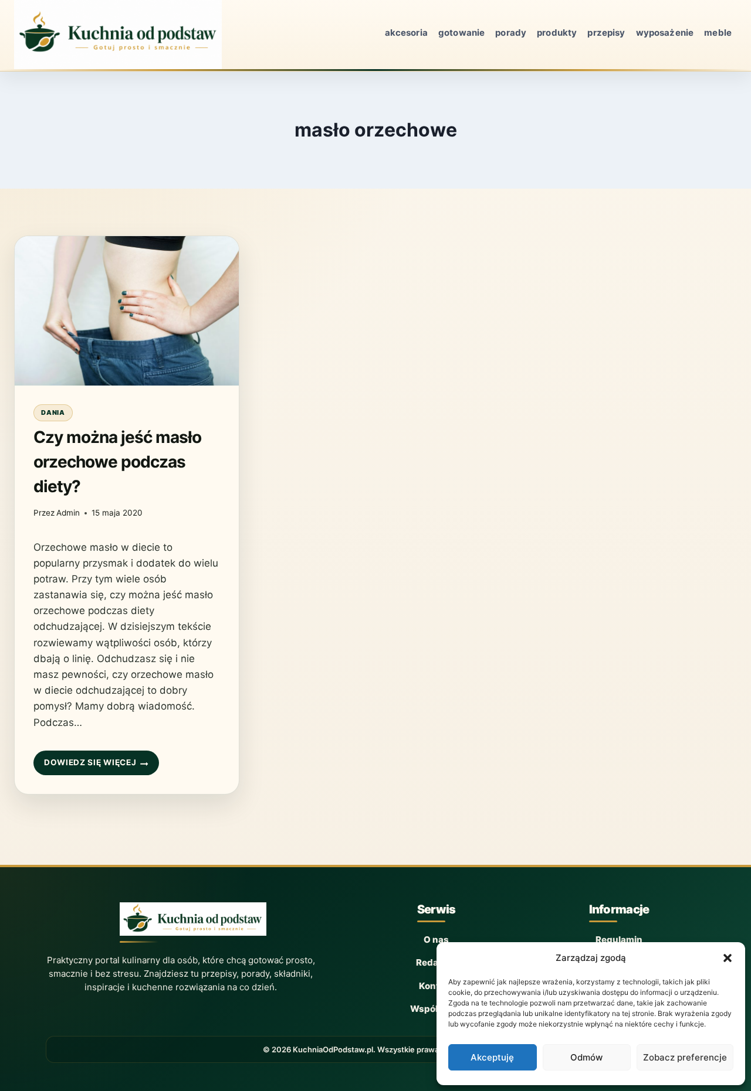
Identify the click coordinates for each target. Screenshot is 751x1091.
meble (718, 32)
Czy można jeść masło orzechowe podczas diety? (117, 461)
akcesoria (406, 32)
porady (510, 32)
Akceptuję (492, 1057)
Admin (68, 512)
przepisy (606, 32)
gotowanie (461, 32)
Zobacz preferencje (685, 1057)
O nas (436, 939)
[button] (727, 958)
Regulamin (619, 939)
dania (53, 412)
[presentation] (127, 311)
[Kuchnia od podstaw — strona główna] (193, 922)
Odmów (586, 1057)
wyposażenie (665, 32)
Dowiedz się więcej (89, 766)
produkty (557, 32)
